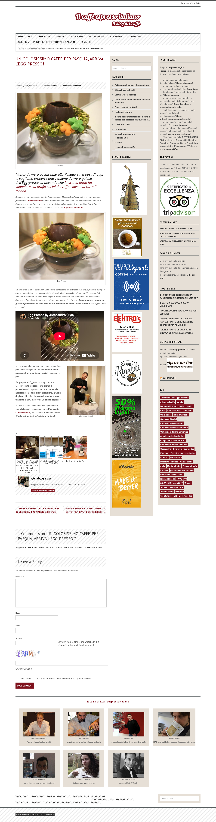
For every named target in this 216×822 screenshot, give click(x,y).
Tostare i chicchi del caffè (171, 487)
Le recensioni (116, 36)
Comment (20, 576)
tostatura (180, 491)
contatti (86, 42)
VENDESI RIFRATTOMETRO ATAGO (176, 228)
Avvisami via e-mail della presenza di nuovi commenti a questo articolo (55, 678)
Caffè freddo (166, 414)
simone (54, 85)
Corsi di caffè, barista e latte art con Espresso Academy (47, 42)
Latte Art (164, 457)
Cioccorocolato (34, 200)
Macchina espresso (169, 461)
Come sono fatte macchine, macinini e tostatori (133, 101)
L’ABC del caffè (76, 36)
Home (20, 36)
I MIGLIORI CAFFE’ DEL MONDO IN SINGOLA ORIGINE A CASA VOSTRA (176, 331)
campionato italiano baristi (172, 436)
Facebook (185, 3)
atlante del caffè (167, 401)
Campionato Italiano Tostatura (173, 444)
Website (18, 638)
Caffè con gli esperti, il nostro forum (132, 85)
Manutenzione (186, 461)
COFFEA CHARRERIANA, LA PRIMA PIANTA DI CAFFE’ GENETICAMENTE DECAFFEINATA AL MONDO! (176, 321)
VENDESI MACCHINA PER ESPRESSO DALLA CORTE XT (177, 235)
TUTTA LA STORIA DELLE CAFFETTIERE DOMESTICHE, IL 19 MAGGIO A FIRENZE (37, 510)
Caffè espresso (174, 410)
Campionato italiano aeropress (174, 431)
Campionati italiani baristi (171, 423)
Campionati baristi (168, 419)
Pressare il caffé (189, 466)
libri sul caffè (176, 457)
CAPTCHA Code (23, 668)
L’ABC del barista (96, 36)
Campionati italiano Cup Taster (174, 427)
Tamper (188, 483)
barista (180, 401)
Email (18, 625)
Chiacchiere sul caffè (36, 48)
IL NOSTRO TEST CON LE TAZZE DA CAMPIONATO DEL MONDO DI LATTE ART (179, 296)
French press (177, 453)
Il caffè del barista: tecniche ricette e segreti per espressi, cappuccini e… (132, 118)
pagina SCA (172, 149)
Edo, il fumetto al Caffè (126, 107)
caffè (119, 142)
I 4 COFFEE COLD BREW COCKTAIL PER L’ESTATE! (178, 312)
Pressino (164, 470)
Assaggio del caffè (180, 397)
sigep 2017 (178, 483)
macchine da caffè (126, 147)
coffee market (44, 36)
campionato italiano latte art (172, 440)
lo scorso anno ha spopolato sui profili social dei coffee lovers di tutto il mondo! (55, 186)
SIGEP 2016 (165, 483)
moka (162, 466)
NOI (30, 36)
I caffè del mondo (123, 111)
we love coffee (185, 495)
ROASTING (182, 478)
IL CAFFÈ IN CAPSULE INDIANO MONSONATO (174, 304)
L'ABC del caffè (122, 124)
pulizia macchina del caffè (182, 470)
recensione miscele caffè (171, 474)
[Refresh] (39, 652)
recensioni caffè (167, 478)
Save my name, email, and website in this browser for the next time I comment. (78, 643)
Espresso (164, 453)
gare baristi (190, 453)
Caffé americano (180, 414)
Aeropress (165, 397)
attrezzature (122, 137)
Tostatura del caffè (168, 495)
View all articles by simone (43, 490)
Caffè (162, 410)
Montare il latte (174, 466)
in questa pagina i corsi (172, 69)
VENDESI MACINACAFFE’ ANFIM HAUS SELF (178, 243)
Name (18, 613)
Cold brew (177, 448)
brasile (181, 406)
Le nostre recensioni (125, 133)
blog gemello (180, 349)
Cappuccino (165, 448)
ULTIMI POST (169, 377)
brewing (189, 406)
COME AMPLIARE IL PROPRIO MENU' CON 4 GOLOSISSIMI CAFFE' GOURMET (63, 547)
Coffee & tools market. (125, 94)
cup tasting (189, 448)
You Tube (196, 3)
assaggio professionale (179, 133)
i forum (60, 36)
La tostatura (134, 36)
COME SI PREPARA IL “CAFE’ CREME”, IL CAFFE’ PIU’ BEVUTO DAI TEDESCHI (85, 510)
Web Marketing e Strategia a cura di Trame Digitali (35, 814)
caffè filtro (187, 410)
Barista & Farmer (168, 406)
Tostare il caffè (167, 491)
